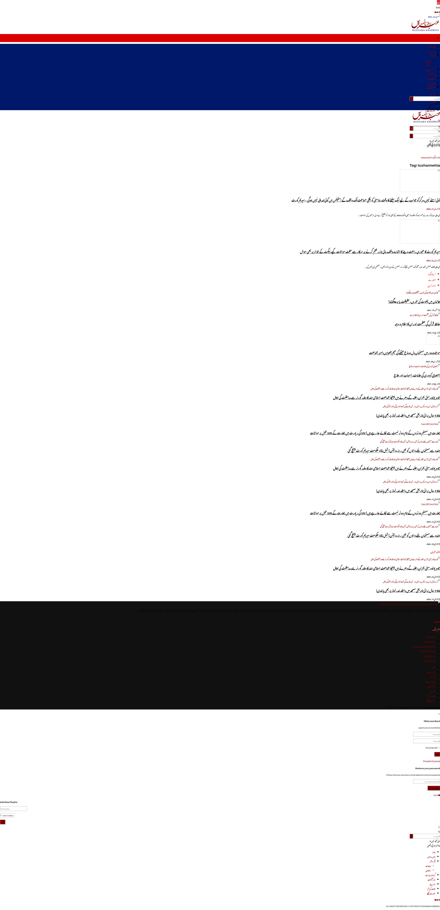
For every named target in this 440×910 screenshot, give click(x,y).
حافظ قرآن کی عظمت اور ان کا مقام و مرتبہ (417, 323)
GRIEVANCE (430, 655)
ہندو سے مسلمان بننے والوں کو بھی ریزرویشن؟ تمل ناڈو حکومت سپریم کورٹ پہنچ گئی (394, 450)
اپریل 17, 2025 (432, 208)
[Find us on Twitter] (438, 621)
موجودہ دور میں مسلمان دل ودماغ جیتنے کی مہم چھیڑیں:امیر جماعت (404, 352)
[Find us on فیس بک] (439, 12)
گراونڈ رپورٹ (430, 69)
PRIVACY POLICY (427, 651)
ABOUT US (430, 636)
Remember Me (431, 747)
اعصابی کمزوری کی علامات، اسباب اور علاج (417, 374)
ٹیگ (434, 157)
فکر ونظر (432, 55)
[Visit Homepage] (426, 30)
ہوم (433, 38)
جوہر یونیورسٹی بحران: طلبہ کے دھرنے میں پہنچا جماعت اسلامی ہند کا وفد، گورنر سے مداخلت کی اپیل (386, 397)
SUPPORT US (429, 641)
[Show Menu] (439, 126)
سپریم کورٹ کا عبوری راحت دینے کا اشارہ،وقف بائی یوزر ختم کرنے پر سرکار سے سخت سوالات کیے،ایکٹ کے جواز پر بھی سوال (370, 251)
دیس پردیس (431, 46)
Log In (435, 794)
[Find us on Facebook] (439, 621)
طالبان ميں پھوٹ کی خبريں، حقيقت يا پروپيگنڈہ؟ (414, 301)
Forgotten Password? (431, 760)
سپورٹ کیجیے (431, 87)
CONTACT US (429, 660)
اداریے (432, 94)
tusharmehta (426, 157)
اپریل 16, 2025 (432, 260)
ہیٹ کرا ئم (431, 83)
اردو (438, 2)
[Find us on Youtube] (435, 621)
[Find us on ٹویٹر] (438, 12)
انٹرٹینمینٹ (431, 73)
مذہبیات (428, 60)
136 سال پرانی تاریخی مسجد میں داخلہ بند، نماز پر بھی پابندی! (408, 414)
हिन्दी (438, 7)
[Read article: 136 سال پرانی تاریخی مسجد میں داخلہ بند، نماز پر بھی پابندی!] (220, 581)
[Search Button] (411, 128)
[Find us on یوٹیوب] (435, 12)
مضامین (428, 64)
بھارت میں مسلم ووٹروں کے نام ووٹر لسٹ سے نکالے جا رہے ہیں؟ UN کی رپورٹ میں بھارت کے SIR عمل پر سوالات (375, 432)
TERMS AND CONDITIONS (424, 646)
